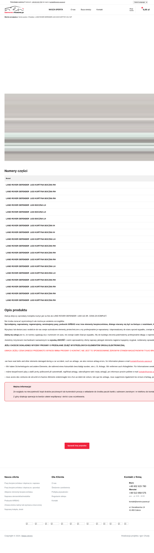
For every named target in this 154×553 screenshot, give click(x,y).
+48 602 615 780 (37, 2)
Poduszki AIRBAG (12, 501)
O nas (73, 10)
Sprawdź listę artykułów (77, 446)
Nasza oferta (56, 10)
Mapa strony (27, 536)
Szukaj (109, 9)
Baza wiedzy (86, 10)
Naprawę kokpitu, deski (14, 509)
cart (142, 9)
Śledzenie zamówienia (61, 488)
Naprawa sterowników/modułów (17, 496)
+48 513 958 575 (137, 493)
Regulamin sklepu (59, 496)
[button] (8, 57)
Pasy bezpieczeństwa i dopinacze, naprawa (22, 483)
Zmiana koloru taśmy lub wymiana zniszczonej (23, 505)
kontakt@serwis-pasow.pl (57, 2)
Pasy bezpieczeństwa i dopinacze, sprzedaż (22, 488)
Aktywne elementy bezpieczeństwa (19, 492)
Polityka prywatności (60, 492)
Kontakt (100, 10)
